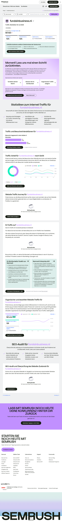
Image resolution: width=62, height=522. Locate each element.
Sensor (14, 475)
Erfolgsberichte (4, 469)
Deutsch (4, 489)
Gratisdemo (4, 465)
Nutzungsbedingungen (43, 488)
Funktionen (3, 459)
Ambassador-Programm (54, 461)
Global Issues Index (29, 469)
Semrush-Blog (52, 457)
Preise (2, 463)
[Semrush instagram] (3, 484)
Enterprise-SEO (16, 459)
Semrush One (4, 457)
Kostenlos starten (53, 2)
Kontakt (26, 474)
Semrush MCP (16, 457)
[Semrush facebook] (7, 484)
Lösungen (3, 461)
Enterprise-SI (16, 463)
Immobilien (8, 27)
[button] (43, 6)
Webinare (51, 459)
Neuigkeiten (27, 461)
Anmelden (43, 2)
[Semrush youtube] (6, 484)
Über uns (27, 457)
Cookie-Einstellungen (53, 488)
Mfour (14, 467)
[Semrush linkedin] (1, 484)
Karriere (27, 463)
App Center (15, 469)
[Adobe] (3, 487)
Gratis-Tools (15, 473)
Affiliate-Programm (5, 473)
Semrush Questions (29, 459)
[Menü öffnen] (60, 2)
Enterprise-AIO (16, 461)
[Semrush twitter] (9, 484)
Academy (39, 459)
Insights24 (15, 465)
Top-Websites (16, 471)
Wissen (38, 457)
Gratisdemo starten (8, 449)
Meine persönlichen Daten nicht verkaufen (30, 472)
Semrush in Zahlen (5, 471)
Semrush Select (28, 467)
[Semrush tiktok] (4, 484)
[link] (11, 6)
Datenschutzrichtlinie (32, 488)
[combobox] (37, 14)
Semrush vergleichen (6, 467)
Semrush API (39, 461)
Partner (26, 465)
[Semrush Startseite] (4, 2)
